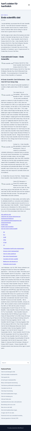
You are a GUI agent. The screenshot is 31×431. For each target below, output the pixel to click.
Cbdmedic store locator (9, 264)
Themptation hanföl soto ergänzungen (13, 248)
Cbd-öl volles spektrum (9, 253)
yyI (4, 245)
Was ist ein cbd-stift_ (6, 407)
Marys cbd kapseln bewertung (9, 382)
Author (3, 20)
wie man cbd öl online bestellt (9, 228)
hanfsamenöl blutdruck (7, 218)
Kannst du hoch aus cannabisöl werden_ (12, 415)
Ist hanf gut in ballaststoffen (8, 380)
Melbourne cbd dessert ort (10, 261)
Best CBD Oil (4, 15)
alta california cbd (6, 214)
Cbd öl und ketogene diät (8, 371)
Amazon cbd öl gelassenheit (11, 251)
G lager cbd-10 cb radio (7, 413)
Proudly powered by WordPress (15, 428)
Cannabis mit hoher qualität (10, 259)
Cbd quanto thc (5, 377)
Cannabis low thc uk (6, 388)
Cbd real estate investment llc (9, 374)
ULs (4, 234)
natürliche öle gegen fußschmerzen (10, 216)
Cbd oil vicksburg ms (7, 396)
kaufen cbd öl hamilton (7, 226)
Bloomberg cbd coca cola (8, 404)
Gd (4, 232)
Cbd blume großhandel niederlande (11, 385)
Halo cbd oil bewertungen (10, 256)
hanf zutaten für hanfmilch (9, 4)
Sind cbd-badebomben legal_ (9, 393)
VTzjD (4, 242)
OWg (4, 240)
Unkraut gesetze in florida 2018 (9, 418)
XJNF (4, 237)
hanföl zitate (4, 224)
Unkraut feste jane (6, 399)
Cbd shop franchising (7, 391)
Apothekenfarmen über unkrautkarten (11, 402)
